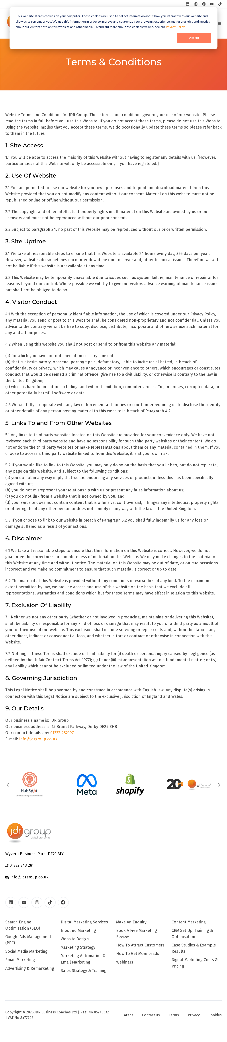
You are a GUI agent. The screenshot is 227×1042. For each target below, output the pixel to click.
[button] (219, 23)
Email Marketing (20, 959)
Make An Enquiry (131, 922)
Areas (128, 1015)
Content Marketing (189, 922)
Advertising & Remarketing (29, 968)
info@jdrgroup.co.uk (38, 739)
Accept (194, 37)
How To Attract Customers (140, 945)
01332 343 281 (21, 865)
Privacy (194, 1015)
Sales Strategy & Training (83, 970)
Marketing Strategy (78, 947)
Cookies (215, 1015)
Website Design (75, 938)
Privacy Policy (175, 27)
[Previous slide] (8, 784)
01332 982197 (62, 732)
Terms (174, 1015)
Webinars (124, 962)
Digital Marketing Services (84, 922)
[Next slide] (219, 784)
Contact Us (151, 1015)
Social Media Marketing (26, 951)
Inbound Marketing (78, 930)
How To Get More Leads (137, 953)
